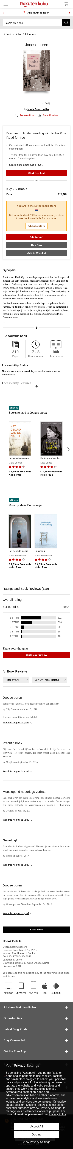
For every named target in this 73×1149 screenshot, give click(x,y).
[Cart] (65, 4)
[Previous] (3, 13)
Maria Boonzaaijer (38, 109)
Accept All (36, 1126)
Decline (36, 1134)
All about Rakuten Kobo (20, 1007)
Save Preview (50, 115)
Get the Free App (15, 1051)
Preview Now (27, 115)
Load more (36, 929)
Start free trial (36, 173)
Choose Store (36, 225)
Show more (63, 805)
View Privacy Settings (36, 1141)
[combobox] (16, 680)
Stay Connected (14, 1040)
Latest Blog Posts (15, 1029)
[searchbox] (36, 22)
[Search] (66, 22)
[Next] (69, 13)
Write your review (36, 654)
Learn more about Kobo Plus (25, 164)
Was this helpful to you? (16, 722)
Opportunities (13, 1018)
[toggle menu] (6, 4)
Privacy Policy (57, 1114)
